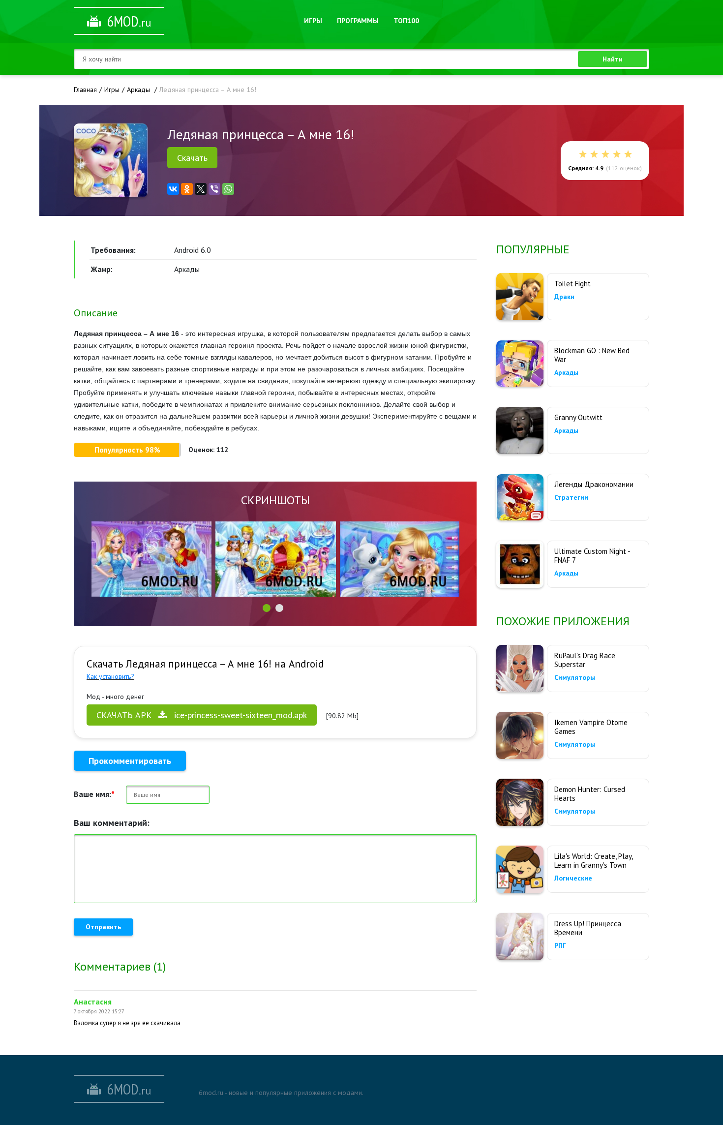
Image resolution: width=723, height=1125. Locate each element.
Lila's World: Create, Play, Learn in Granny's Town (593, 860)
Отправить (103, 926)
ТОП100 (406, 20)
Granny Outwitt (578, 417)
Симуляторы (574, 677)
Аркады (566, 372)
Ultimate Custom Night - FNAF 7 (592, 556)
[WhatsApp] (228, 189)
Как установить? (110, 676)
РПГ (560, 945)
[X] (201, 189)
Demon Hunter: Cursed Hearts (589, 794)
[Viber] (214, 189)
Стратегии (571, 497)
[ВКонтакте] (173, 189)
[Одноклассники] (187, 189)
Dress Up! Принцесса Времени (587, 928)
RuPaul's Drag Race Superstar (584, 660)
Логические (573, 878)
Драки (564, 296)
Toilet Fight (572, 283)
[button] (267, 608)
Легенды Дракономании (593, 484)
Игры (313, 20)
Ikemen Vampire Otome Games (591, 727)
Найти (612, 59)
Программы (358, 20)
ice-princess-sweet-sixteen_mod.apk (201, 715)
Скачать (192, 157)
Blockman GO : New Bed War (592, 355)
